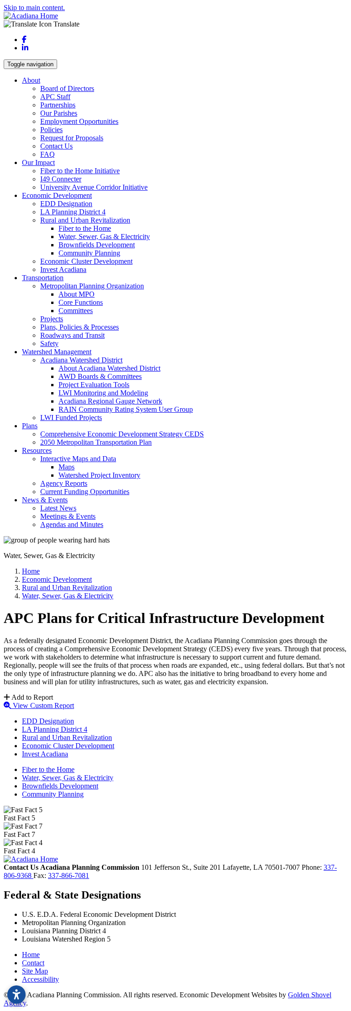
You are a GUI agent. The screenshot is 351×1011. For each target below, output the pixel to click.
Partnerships (57, 105)
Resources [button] (37, 450)
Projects (51, 319)
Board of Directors (67, 88)
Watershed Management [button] (56, 352)
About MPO (76, 294)
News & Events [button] (45, 500)
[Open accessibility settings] (16, 994)
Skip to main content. (34, 7)
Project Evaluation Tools (93, 384)
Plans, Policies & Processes (79, 327)
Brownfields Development (96, 245)
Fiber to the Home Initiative (80, 171)
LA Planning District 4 (73, 212)
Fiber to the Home (84, 228)
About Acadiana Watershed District (109, 368)
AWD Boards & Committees (100, 376)
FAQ (47, 154)
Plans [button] (29, 426)
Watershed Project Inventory (99, 475)
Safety (49, 343)
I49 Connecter (60, 179)
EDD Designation (66, 204)
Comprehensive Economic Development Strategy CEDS (122, 434)
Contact (33, 963)
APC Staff (55, 97)
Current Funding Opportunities (84, 491)
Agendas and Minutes (71, 524)
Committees (75, 310)
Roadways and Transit (72, 335)
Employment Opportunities (79, 121)
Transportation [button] (43, 278)
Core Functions (80, 302)
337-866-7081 (68, 875)
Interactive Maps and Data (78, 459)
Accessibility (40, 979)
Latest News (58, 508)
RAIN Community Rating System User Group (125, 409)
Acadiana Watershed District (81, 360)
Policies (51, 129)
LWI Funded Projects (71, 417)
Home (31, 954)
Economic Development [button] (57, 195)
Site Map (35, 971)
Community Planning (89, 253)
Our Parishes (58, 113)
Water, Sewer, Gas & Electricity (104, 236)
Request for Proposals (71, 138)
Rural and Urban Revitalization (85, 220)
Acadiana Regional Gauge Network (110, 401)
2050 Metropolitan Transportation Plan (96, 442)
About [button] (31, 80)
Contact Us (56, 146)
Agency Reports (63, 483)
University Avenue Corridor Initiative (94, 187)
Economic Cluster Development (86, 261)
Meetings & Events (68, 516)
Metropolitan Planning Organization (92, 286)
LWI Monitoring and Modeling (103, 393)
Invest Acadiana (63, 269)
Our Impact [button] (38, 162)
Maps (66, 467)
